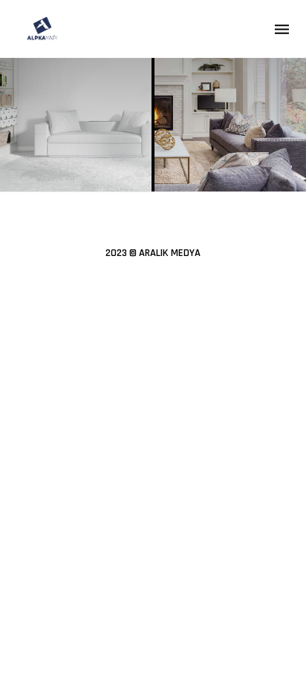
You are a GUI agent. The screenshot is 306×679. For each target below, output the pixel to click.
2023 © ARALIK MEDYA (153, 253)
